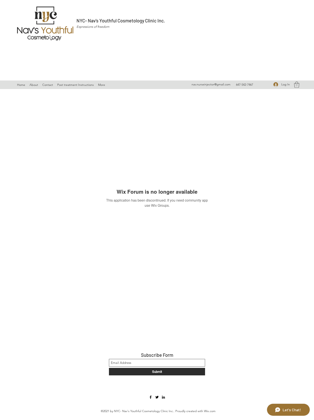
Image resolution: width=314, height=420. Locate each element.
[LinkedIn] (163, 397)
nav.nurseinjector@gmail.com (211, 84)
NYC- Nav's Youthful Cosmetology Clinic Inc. (120, 20)
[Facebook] (150, 397)
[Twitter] (157, 397)
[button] (296, 85)
